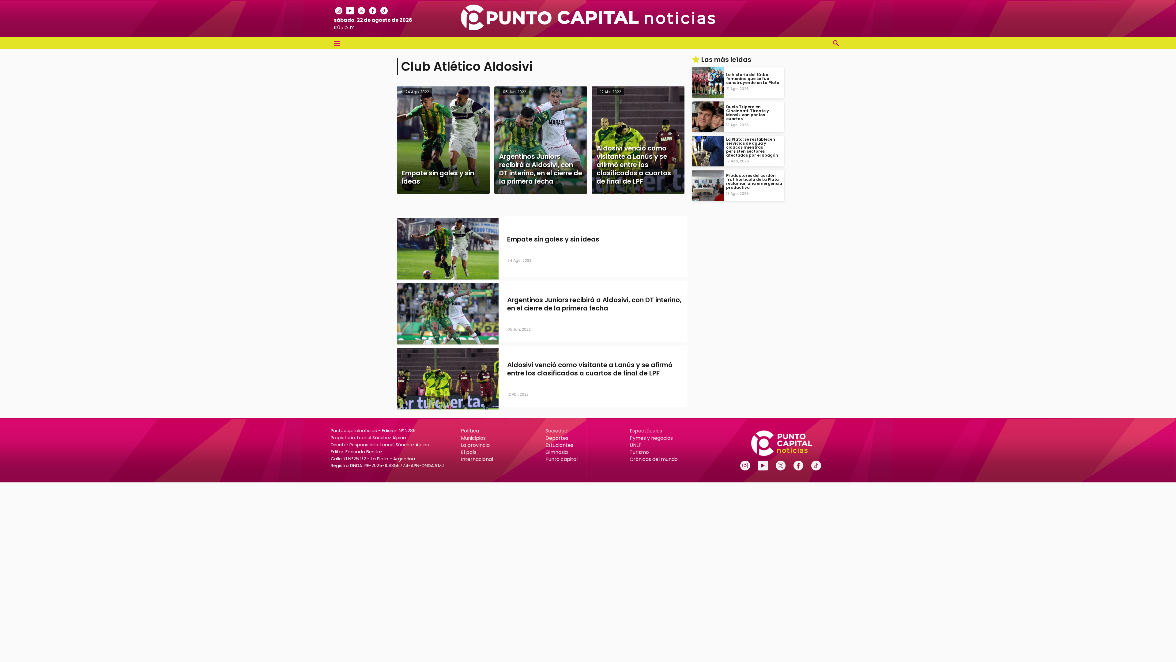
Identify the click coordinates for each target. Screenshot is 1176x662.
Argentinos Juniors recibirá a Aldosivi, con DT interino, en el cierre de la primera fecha (594, 304)
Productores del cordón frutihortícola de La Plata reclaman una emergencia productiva (754, 181)
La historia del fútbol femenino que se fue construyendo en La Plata (752, 78)
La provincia (475, 445)
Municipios (473, 438)
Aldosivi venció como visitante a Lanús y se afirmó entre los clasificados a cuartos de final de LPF (590, 369)
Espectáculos (646, 430)
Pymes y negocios (651, 438)
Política (470, 430)
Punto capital (561, 459)
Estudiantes (559, 445)
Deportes (556, 438)
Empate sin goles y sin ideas (553, 239)
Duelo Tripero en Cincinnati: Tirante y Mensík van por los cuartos (747, 113)
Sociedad (556, 430)
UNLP (636, 445)
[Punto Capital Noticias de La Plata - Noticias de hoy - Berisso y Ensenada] (588, 28)
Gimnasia (556, 452)
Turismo (639, 452)
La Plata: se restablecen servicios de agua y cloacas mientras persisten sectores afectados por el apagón (752, 147)
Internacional (477, 459)
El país (469, 452)
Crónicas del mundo (654, 459)
